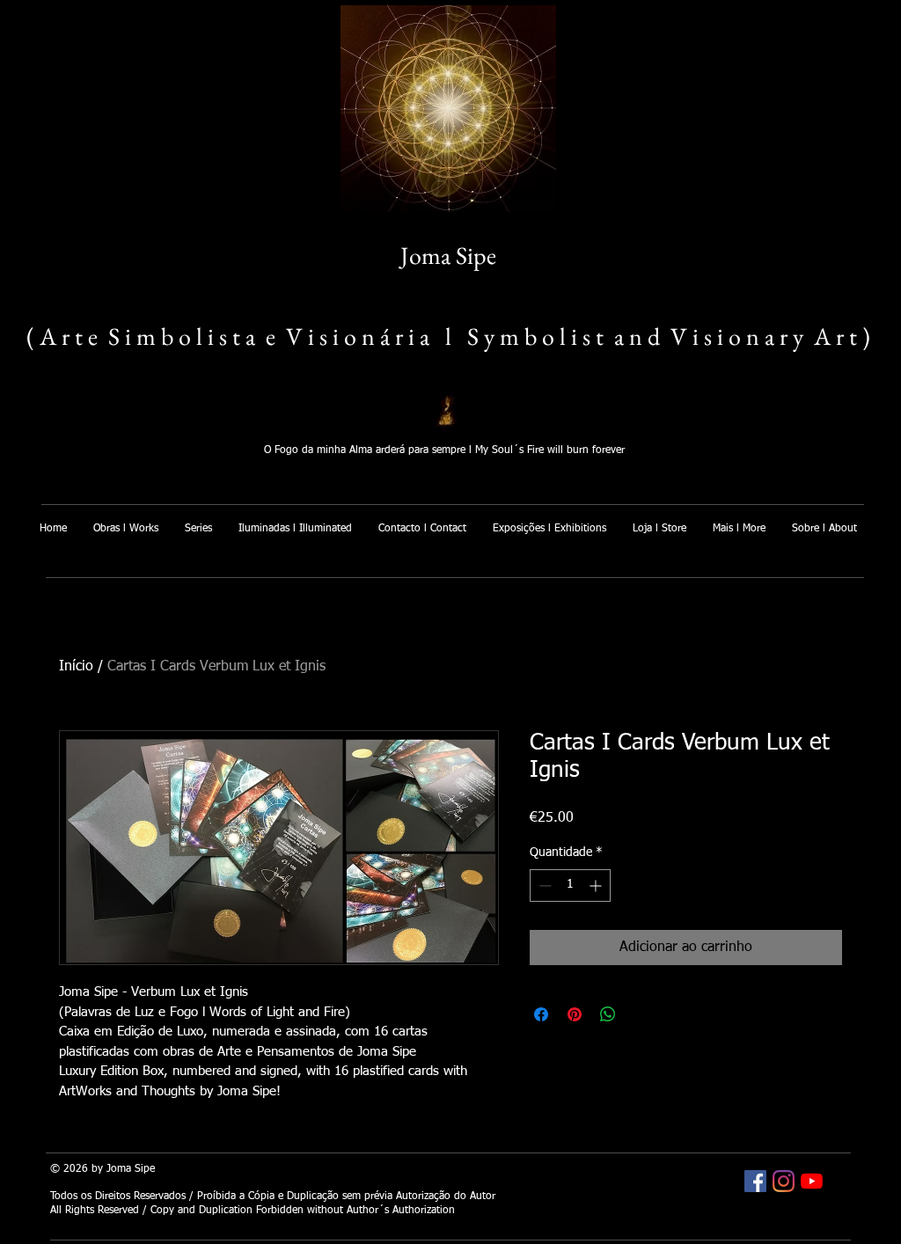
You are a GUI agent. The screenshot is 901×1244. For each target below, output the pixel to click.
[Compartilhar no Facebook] (541, 1014)
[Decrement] (543, 885)
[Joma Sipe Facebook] (755, 1181)
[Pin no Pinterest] (574, 1014)
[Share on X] (641, 1014)
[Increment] (597, 885)
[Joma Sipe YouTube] (812, 1181)
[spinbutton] (570, 885)
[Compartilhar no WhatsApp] (608, 1014)
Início (76, 667)
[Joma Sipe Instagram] (784, 1181)
